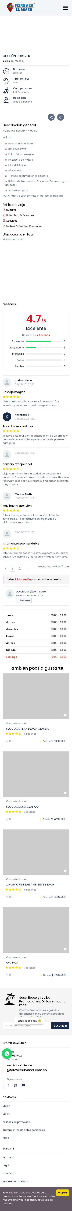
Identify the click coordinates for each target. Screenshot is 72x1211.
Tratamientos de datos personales (24, 1130)
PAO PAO (11, 963)
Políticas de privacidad (16, 1122)
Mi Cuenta (9, 1157)
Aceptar (62, 1192)
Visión (6, 1114)
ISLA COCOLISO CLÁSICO (22, 807)
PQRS (6, 1138)
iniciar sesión (23, 579)
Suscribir (60, 1025)
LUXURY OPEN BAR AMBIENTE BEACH (29, 885)
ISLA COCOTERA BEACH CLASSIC (27, 729)
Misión (6, 1106)
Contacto (9, 1173)
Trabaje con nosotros (16, 1181)
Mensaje (25, 600)
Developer (22, 591)
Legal (6, 1165)
